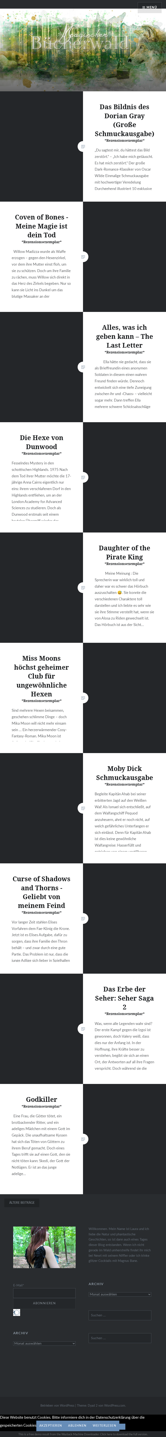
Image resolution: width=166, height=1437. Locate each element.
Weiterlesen (104, 1425)
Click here (106, 1434)
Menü (152, 7)
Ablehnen (77, 1425)
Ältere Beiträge (22, 1202)
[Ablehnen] (122, 1427)
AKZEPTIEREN (50, 1425)
